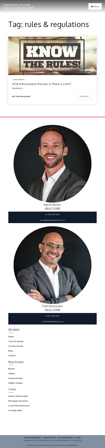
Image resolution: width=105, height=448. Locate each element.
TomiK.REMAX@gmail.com (52, 322)
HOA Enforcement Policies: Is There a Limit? (41, 84)
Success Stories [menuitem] (15, 346)
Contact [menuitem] (12, 355)
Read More (84, 96)
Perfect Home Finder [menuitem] (18, 396)
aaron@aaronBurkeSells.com (52, 220)
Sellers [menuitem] (11, 373)
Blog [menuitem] (10, 351)
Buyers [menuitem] (11, 369)
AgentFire (66, 440)
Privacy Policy (76, 440)
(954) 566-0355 (53, 316)
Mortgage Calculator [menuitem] (18, 401)
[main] (52, 58)
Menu (96, 6)
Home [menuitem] (11, 336)
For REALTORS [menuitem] (15, 410)
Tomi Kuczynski (22, 96)
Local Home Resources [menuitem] (19, 406)
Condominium (18, 80)
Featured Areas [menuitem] (15, 378)
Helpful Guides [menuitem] (15, 383)
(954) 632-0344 (53, 214)
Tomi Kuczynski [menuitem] (15, 341)
